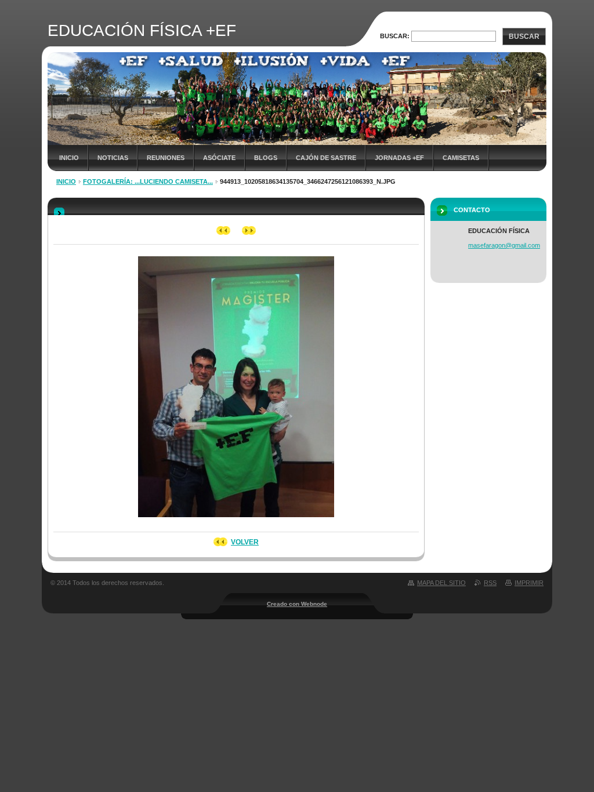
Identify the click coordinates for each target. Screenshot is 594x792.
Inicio (69, 157)
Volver (245, 542)
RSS (490, 582)
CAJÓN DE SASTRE (326, 157)
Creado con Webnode (297, 604)
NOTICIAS (112, 157)
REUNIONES (165, 157)
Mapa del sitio (441, 582)
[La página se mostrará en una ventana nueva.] (236, 521)
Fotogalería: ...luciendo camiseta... (148, 181)
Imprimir (529, 582)
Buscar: (395, 35)
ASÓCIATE (219, 157)
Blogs (265, 157)
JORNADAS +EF (399, 157)
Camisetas (461, 157)
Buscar (524, 36)
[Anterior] (223, 230)
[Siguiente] (249, 230)
